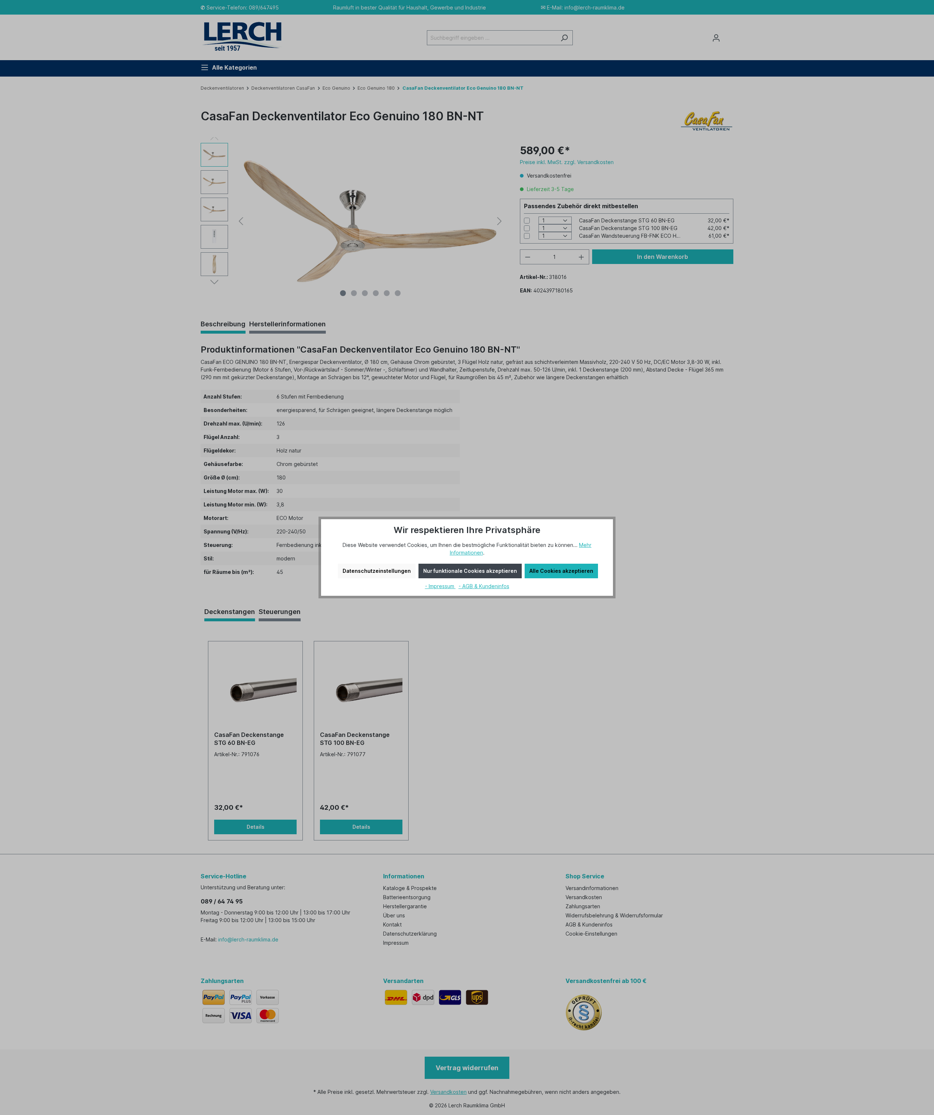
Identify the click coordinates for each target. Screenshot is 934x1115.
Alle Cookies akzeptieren (561, 571)
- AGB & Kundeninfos (484, 586)
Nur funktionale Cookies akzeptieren (470, 571)
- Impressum (440, 586)
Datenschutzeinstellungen (377, 571)
